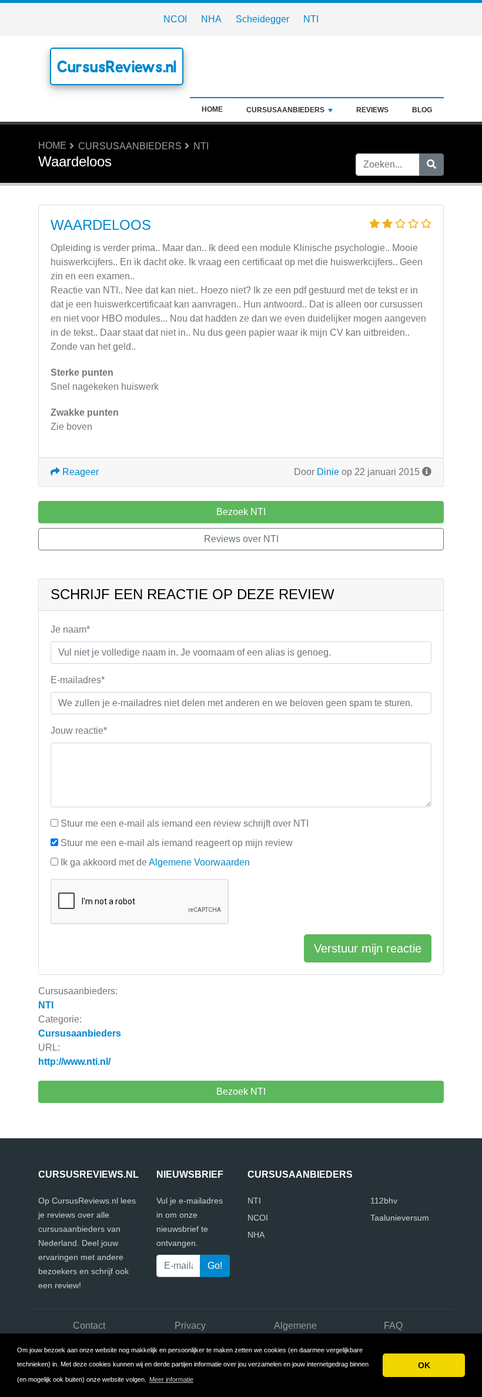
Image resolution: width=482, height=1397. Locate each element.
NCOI (175, 19)
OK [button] (424, 1365)
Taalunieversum (399, 1217)
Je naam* (70, 629)
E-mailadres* (78, 680)
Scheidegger (262, 19)
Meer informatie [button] (171, 1379)
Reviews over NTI (241, 539)
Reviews (372, 110)
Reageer (79, 472)
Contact (89, 1326)
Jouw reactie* (79, 731)
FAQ (393, 1326)
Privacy (190, 1326)
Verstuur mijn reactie (367, 948)
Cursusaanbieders (285, 110)
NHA (211, 19)
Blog (422, 110)
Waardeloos (101, 225)
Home (212, 109)
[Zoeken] (431, 164)
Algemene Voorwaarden (199, 862)
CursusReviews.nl (116, 66)
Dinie (328, 472)
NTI (311, 19)
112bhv (383, 1200)
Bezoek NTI (241, 1092)
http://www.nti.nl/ (74, 1062)
